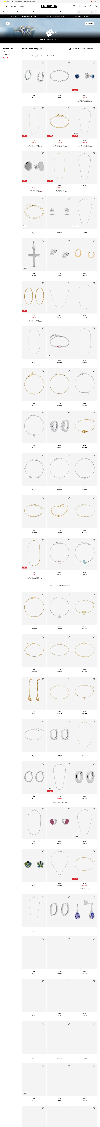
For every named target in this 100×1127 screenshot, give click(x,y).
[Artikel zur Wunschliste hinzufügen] (43, 63)
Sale (33, 56)
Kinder (22, 6)
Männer (14, 6)
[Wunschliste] (90, 6)
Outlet (7, 1)
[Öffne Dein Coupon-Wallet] (74, 6)
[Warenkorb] (96, 6)
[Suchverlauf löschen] (96, 12)
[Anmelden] (79, 6)
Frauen (5, 6)
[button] (74, 48)
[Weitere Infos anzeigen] (34, 100)
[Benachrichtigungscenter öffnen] (85, 6)
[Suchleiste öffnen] (78, 12)
